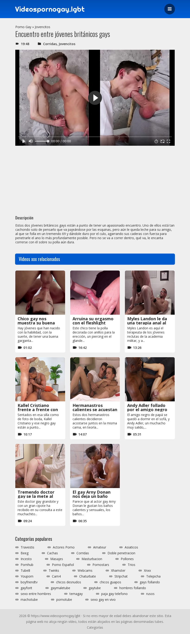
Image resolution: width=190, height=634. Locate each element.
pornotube (64, 599)
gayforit (26, 588)
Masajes (56, 559)
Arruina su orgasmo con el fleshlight (93, 321)
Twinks (54, 570)
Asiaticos (131, 547)
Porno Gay (23, 27)
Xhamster (118, 570)
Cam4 (56, 576)
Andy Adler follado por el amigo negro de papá (147, 409)
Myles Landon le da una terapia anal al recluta (147, 323)
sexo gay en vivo (103, 599)
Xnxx (147, 570)
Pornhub (27, 565)
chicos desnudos (68, 582)
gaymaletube (60, 588)
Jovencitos (42, 27)
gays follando (150, 582)
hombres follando (132, 588)
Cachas (52, 553)
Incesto (26, 559)
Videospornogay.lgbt (50, 9)
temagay (76, 594)
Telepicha (153, 576)
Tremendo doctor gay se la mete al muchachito (36, 496)
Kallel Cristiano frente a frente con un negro (38, 409)
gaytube (95, 588)
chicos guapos (110, 582)
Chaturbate (87, 576)
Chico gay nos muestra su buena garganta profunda (38, 323)
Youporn (27, 576)
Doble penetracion (121, 553)
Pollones (127, 559)
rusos (150, 594)
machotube (29, 599)
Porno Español (63, 565)
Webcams (85, 570)
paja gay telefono (114, 594)
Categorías (95, 627)
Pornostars (100, 565)
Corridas (50, 44)
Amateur (99, 547)
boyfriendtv (29, 582)
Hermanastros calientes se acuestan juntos (95, 409)
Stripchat (121, 576)
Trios (131, 565)
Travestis (27, 547)
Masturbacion (92, 559)
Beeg (24, 553)
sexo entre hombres (36, 594)
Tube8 (25, 570)
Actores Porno (64, 547)
